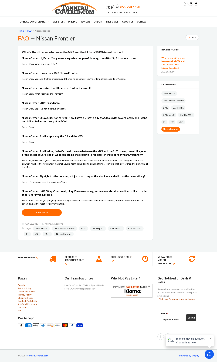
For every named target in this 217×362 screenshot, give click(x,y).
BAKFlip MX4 (134, 228)
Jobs (20, 310)
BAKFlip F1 (98, 228)
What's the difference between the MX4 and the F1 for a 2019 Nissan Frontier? (173, 62)
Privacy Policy (24, 294)
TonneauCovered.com (37, 355)
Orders (98, 21)
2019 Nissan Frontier (64, 228)
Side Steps (59, 21)
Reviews (85, 21)
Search (21, 285)
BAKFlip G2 (116, 228)
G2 (36, 234)
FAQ (29, 30)
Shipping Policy (25, 297)
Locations (23, 307)
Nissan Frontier (63, 234)
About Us (127, 21)
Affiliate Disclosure (27, 304)
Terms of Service (26, 291)
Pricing (72, 21)
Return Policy (24, 288)
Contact (142, 21)
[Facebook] (160, 336)
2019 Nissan (41, 228)
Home (21, 30)
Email (164, 313)
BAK (83, 228)
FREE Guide (112, 21)
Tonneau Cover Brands (32, 21)
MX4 (47, 234)
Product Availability (27, 301)
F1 (27, 234)
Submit (191, 317)
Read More (42, 212)
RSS (194, 37)
